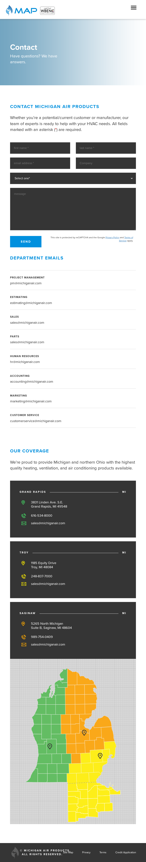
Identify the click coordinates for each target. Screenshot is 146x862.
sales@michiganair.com (48, 523)
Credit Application (125, 852)
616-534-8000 (41, 515)
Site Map (68, 852)
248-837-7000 (41, 576)
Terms (102, 852)
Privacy (86, 852)
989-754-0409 (42, 637)
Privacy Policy (112, 237)
